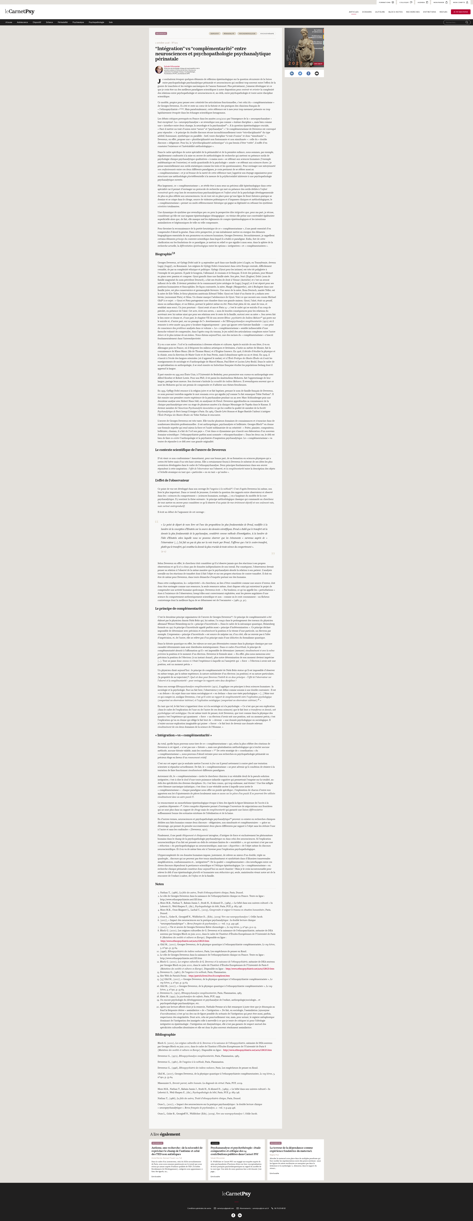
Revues (443, 12)
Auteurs (380, 12)
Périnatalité (63, 22)
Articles (353, 12)
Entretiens (429, 12)
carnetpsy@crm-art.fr (260, 1208)
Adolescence (22, 22)
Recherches (413, 12)
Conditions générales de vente (199, 1208)
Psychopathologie (96, 22)
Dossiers (367, 12)
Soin (111, 22)
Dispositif (37, 22)
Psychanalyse (78, 22)
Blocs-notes (396, 12)
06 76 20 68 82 (280, 1208)
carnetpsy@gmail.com (225, 1208)
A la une (9, 22)
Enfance (49, 22)
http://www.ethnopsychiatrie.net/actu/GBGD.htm (185, 940)
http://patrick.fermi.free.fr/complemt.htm (209, 975)
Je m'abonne (460, 12)
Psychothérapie (267, 34)
